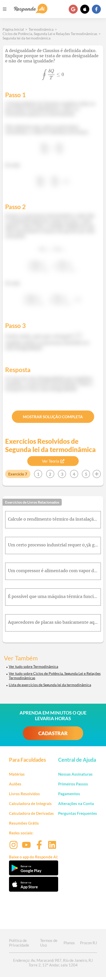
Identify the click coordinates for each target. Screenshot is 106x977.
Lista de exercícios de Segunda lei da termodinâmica (50, 685)
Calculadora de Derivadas (31, 813)
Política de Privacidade (19, 942)
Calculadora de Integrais (30, 803)
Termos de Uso (48, 942)
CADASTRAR (53, 733)
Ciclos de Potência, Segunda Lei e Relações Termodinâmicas (50, 33)
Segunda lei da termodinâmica (26, 38)
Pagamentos (69, 793)
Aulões (15, 784)
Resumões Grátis (24, 823)
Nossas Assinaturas (75, 774)
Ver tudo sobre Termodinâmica (33, 666)
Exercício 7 (17, 474)
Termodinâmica (41, 29)
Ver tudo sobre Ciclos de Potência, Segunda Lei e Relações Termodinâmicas (55, 675)
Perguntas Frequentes (77, 813)
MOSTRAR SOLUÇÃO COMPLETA (53, 416)
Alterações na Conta (76, 803)
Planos (69, 942)
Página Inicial (13, 29)
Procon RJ (88, 942)
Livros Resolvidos (24, 793)
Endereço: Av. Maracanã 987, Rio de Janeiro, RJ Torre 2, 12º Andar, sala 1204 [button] (53, 962)
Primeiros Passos (73, 784)
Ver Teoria (50, 461)
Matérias (17, 774)
